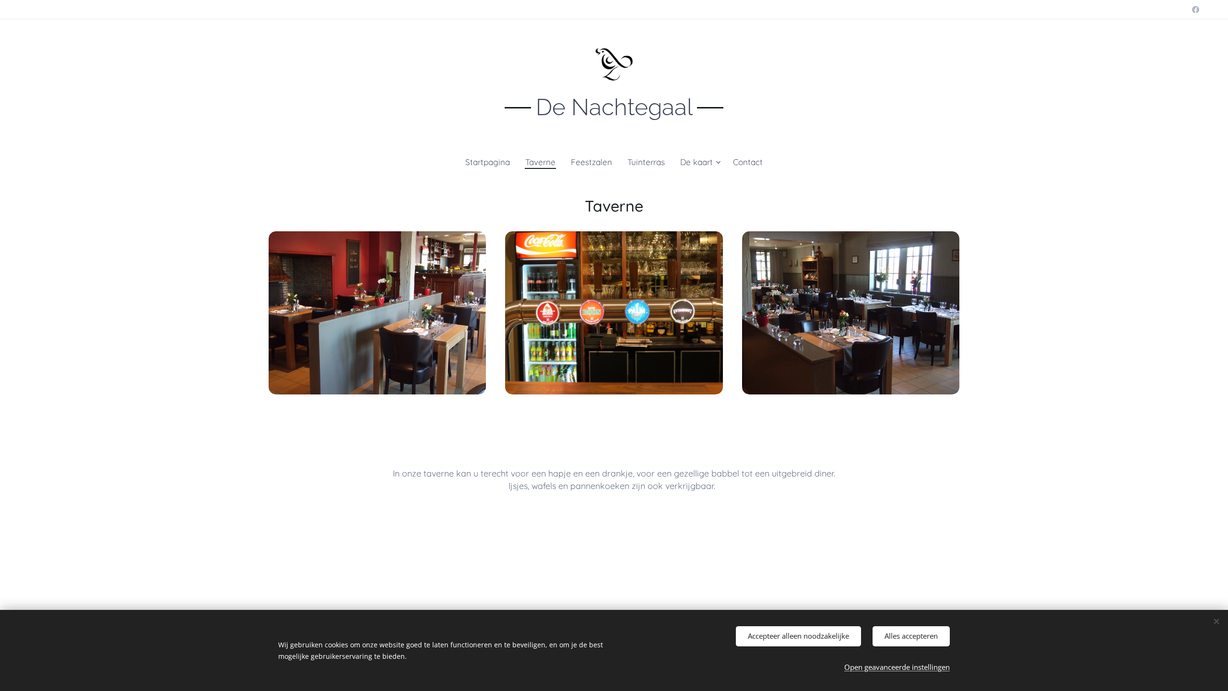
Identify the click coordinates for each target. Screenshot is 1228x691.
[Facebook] (1196, 9)
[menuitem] (491, 162)
